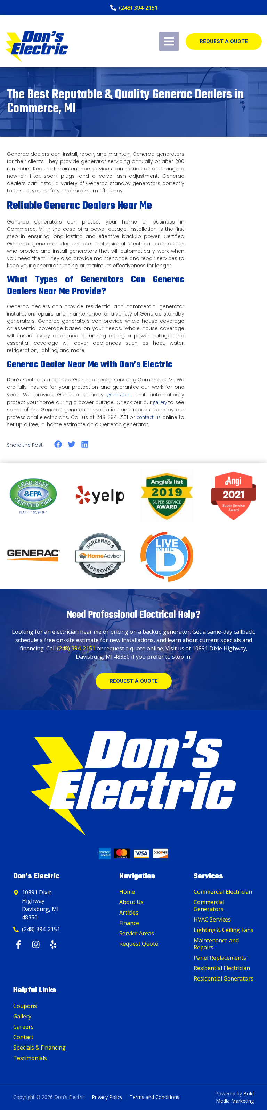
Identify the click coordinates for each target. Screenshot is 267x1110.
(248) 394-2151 (76, 648)
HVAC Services (212, 919)
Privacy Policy (107, 1097)
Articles (128, 912)
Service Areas (136, 933)
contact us (149, 417)
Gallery (22, 1016)
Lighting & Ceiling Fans (223, 929)
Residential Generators (223, 978)
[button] (58, 444)
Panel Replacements (220, 957)
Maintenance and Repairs (216, 944)
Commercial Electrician (223, 891)
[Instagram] (37, 944)
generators (119, 394)
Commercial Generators (209, 906)
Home (127, 891)
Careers (23, 1026)
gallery (160, 402)
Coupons (25, 1005)
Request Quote (138, 943)
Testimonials (30, 1057)
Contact (23, 1037)
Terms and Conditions (154, 1097)
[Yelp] (54, 944)
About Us (131, 902)
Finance (129, 922)
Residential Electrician (222, 968)
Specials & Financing (39, 1047)
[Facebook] (19, 944)
